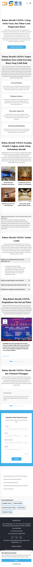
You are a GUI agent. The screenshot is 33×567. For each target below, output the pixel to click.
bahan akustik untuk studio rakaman (12, 479)
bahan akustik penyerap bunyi (11, 482)
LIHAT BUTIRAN (8, 173)
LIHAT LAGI (6, 356)
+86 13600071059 (20, 533)
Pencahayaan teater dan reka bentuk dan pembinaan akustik (8, 204)
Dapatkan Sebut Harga (16, 47)
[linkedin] (16, 537)
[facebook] (12, 537)
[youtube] (20, 537)
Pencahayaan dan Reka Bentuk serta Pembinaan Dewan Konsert (24, 183)
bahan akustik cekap (9, 488)
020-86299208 (17, 528)
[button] (11, 361)
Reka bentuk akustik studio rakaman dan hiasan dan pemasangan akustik (25, 204)
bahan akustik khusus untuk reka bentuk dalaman (15, 476)
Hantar (16, 459)
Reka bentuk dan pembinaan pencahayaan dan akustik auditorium (8, 183)
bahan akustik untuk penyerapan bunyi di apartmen (16, 485)
